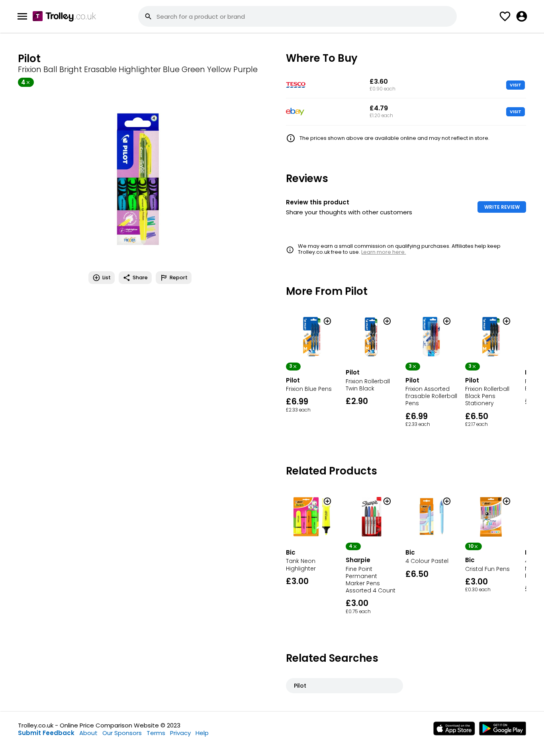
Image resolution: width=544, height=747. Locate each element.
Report (179, 277)
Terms (156, 733)
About (88, 733)
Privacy (180, 733)
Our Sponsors (122, 733)
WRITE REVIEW (502, 207)
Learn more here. (383, 252)
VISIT (515, 85)
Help (202, 733)
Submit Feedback (46, 733)
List (106, 277)
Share (140, 277)
